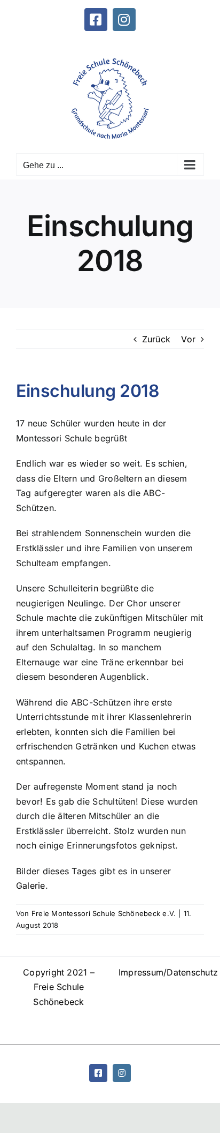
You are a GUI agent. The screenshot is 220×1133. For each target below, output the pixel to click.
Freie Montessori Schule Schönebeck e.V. (104, 913)
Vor (188, 339)
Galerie (30, 885)
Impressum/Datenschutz (161, 972)
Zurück (156, 339)
